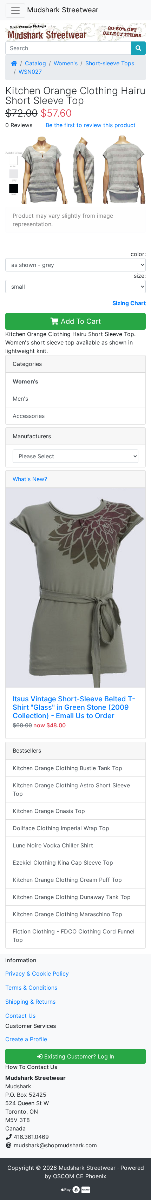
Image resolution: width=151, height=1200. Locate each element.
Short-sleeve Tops (109, 63)
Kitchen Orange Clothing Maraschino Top (67, 914)
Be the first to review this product (91, 125)
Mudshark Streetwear (62, 10)
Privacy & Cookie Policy (37, 973)
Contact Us (20, 1015)
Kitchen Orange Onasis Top (49, 810)
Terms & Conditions (31, 987)
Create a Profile (26, 1039)
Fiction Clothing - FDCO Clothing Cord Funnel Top (73, 935)
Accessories (29, 415)
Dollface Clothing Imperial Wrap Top (61, 828)
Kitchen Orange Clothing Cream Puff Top (67, 879)
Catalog (35, 63)
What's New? (30, 479)
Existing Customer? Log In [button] (78, 1056)
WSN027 (30, 71)
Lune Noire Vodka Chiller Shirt (53, 845)
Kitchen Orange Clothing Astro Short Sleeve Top (71, 789)
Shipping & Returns (30, 1001)
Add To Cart (80, 321)
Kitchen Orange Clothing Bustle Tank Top (67, 768)
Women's (66, 63)
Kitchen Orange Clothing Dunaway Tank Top (72, 896)
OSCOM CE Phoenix (79, 1176)
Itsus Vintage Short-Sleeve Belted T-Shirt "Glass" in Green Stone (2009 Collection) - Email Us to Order (74, 707)
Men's (20, 398)
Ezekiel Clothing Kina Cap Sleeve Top (63, 862)
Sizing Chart (129, 303)
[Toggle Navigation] (15, 11)
